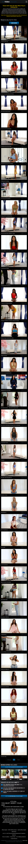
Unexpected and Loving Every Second (8, 721)
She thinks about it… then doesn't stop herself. (9, 407)
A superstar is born (4, 442)
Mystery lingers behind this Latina (7, 338)
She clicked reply (4, 599)
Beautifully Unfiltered (5, 617)
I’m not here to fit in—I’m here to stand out (8, 704)
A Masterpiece (3, 634)
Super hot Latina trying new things (7, 94)
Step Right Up (3, 512)
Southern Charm (4, 495)
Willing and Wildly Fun (5, 669)
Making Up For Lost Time (5, 390)
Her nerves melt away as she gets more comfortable (10, 425)
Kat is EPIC (3, 547)
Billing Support (4, 829)
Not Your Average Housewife (6, 739)
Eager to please (4, 355)
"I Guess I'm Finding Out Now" (6, 303)
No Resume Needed (5, 686)
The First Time (3, 756)
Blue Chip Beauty (4, 529)
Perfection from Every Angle (6, 146)
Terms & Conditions (5, 836)
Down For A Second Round (6, 128)
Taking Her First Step (5, 181)
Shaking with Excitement (5, 285)
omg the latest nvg (4, 41)
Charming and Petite (5, 268)
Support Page (25, 840)
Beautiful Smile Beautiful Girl (6, 477)
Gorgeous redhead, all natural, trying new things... (10, 320)
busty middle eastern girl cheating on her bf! (9, 250)
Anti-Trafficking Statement (21, 836)
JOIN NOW (14, 23)
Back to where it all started (6, 582)
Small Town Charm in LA (5, 76)
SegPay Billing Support (22, 829)
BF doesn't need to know (5, 111)
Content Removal (14, 838)
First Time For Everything (5, 198)
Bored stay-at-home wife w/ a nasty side (8, 59)
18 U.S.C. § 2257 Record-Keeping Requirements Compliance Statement (14, 834)
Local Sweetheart (4, 564)
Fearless (2, 460)
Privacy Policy (12, 836)
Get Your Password (14, 796)
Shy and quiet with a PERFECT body (8, 233)
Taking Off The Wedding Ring (6, 216)
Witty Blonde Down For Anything (7, 163)
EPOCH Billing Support (12, 829)
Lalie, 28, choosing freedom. (6, 372)
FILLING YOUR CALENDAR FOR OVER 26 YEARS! (14, 767)
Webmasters (14, 831)
